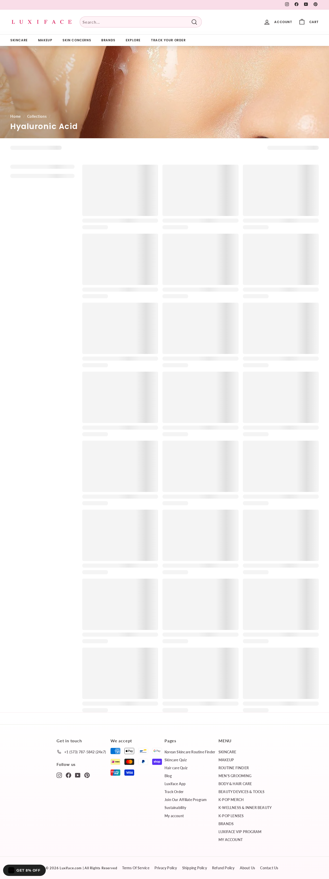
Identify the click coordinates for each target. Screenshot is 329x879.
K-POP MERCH (231, 799)
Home (15, 116)
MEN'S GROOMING (234, 776)
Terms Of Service (135, 868)
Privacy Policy (165, 868)
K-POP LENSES (231, 816)
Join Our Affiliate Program (185, 799)
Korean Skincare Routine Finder (189, 752)
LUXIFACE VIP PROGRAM (239, 831)
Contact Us (269, 868)
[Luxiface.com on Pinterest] (87, 775)
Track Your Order (168, 40)
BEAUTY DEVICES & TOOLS (241, 791)
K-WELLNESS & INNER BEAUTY (245, 807)
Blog (168, 776)
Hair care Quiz (175, 768)
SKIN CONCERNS (76, 40)
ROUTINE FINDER (233, 768)
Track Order (174, 791)
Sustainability (175, 807)
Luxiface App (175, 784)
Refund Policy (223, 868)
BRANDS (108, 40)
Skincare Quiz (175, 760)
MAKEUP (45, 40)
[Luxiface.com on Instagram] (59, 775)
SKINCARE (19, 40)
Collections (37, 116)
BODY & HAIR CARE (235, 784)
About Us (247, 868)
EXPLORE (133, 40)
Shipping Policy (194, 868)
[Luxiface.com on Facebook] (68, 775)
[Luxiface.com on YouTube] (77, 775)
